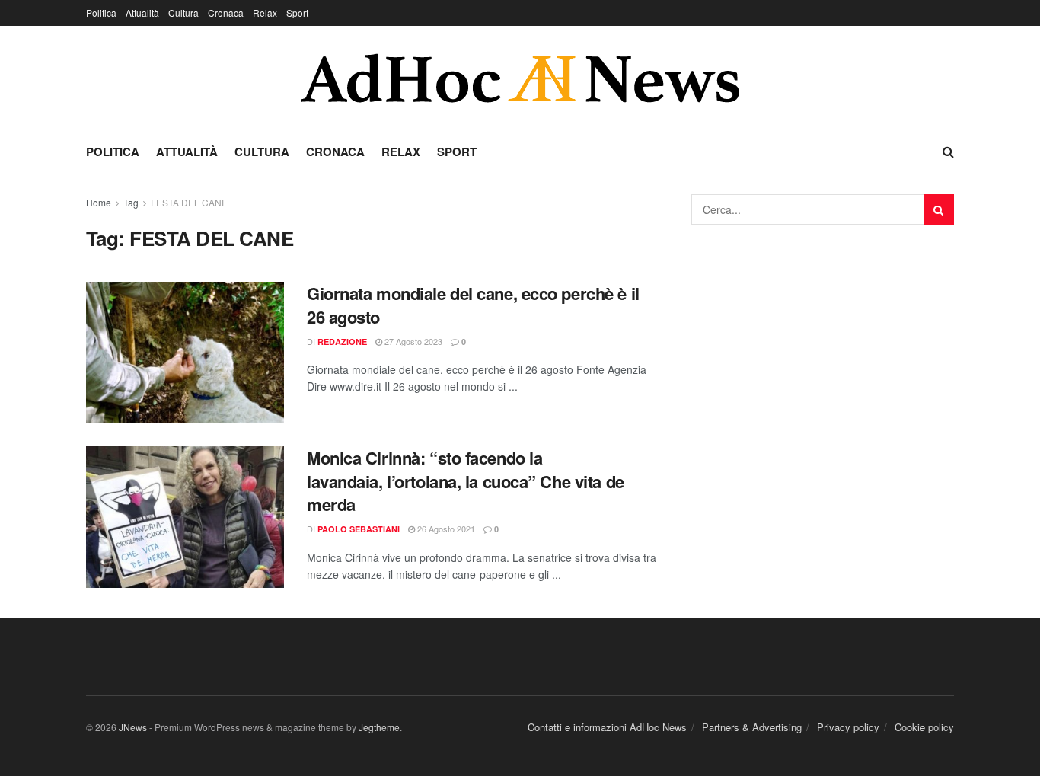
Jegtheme (379, 726)
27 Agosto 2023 (412, 341)
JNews (133, 726)
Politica (101, 12)
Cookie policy (924, 727)
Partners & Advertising (752, 727)
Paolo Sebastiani (358, 529)
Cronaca (226, 12)
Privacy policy (848, 727)
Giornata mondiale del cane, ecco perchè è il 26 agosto (473, 305)
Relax (265, 12)
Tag (131, 202)
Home (98, 202)
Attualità (142, 12)
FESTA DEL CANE (189, 202)
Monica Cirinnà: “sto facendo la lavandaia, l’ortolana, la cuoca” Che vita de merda (465, 481)
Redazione (342, 341)
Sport (297, 12)
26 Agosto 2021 (445, 528)
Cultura (183, 12)
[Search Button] (939, 209)
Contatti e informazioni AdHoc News (607, 727)
